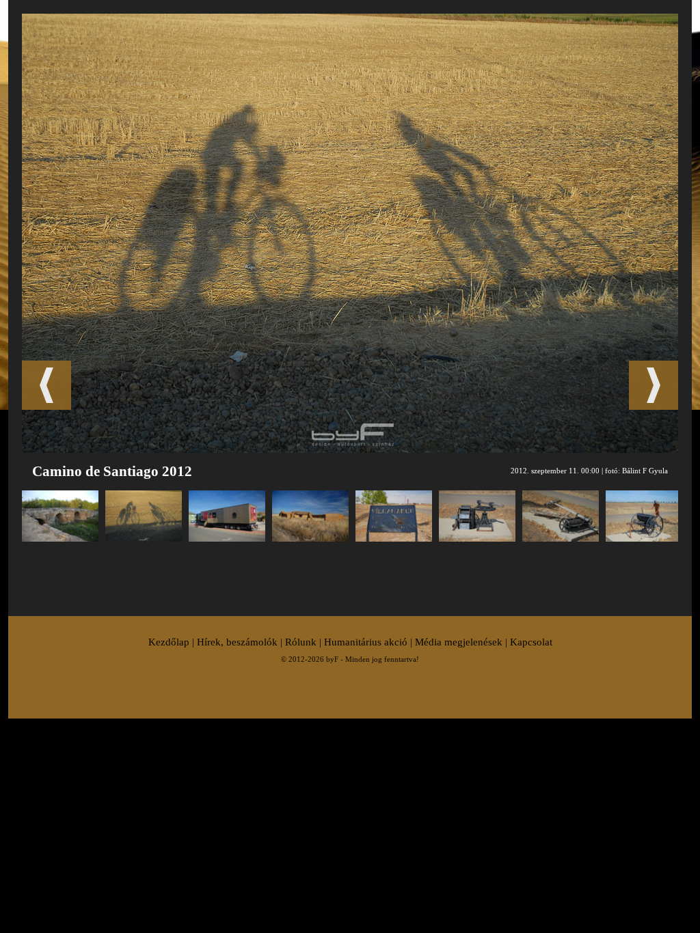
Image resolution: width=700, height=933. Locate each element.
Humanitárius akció (365, 642)
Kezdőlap (168, 642)
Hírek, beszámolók (237, 642)
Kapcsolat (531, 642)
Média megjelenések (458, 642)
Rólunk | (304, 642)
